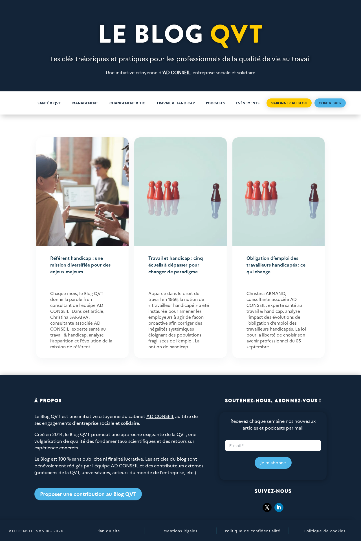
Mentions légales (180, 530)
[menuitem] (23, 103)
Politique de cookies (324, 530)
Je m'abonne (273, 462)
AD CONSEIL (176, 72)
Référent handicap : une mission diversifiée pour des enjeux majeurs (80, 264)
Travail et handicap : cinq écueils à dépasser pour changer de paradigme (175, 264)
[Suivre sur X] (267, 507)
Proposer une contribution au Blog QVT (88, 493)
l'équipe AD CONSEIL (115, 465)
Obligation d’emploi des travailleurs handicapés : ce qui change (275, 264)
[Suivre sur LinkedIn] (278, 507)
